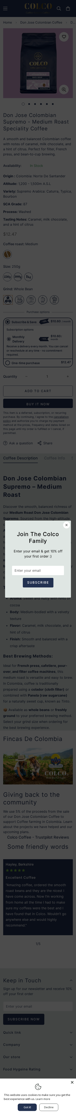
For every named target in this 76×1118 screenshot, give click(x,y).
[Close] (72, 1082)
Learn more (43, 1099)
